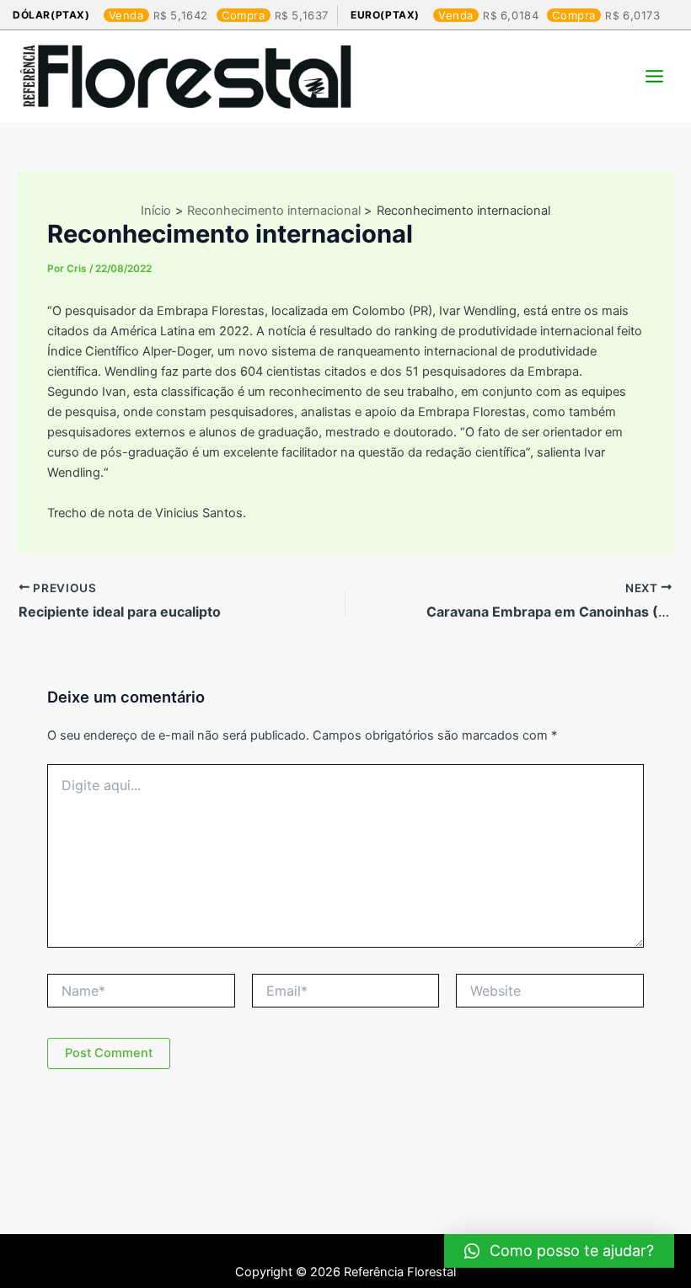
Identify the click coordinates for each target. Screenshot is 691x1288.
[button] (559, 1251)
